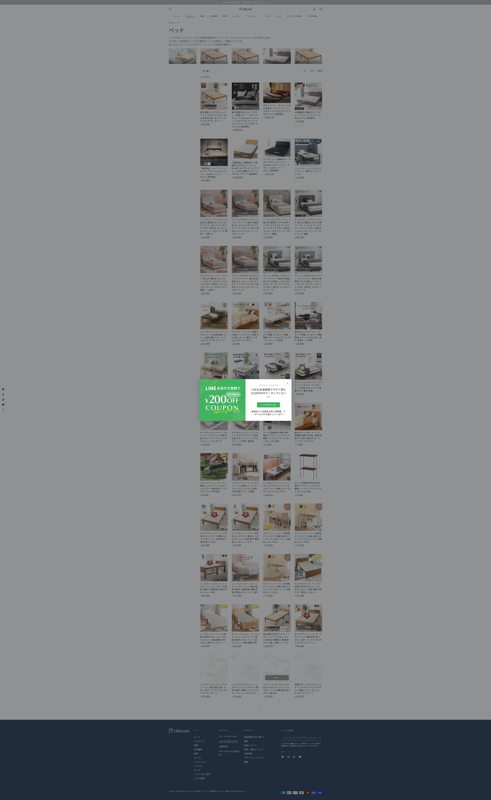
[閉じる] (287, 383)
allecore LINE (268, 405)
